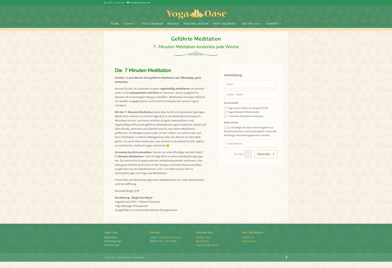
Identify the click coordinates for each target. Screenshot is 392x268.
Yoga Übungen (152, 24)
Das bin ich (250, 24)
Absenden (264, 154)
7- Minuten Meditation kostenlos (245, 116)
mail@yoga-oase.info (169, 237)
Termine (128, 24)
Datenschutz (249, 241)
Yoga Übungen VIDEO (207, 245)
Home (115, 24)
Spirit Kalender (224, 24)
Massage (173, 24)
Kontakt (272, 24)
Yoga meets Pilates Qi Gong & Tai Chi (248, 107)
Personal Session (196, 24)
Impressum (248, 237)
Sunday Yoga (203, 237)
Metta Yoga (202, 241)
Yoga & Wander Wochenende (243, 111)
